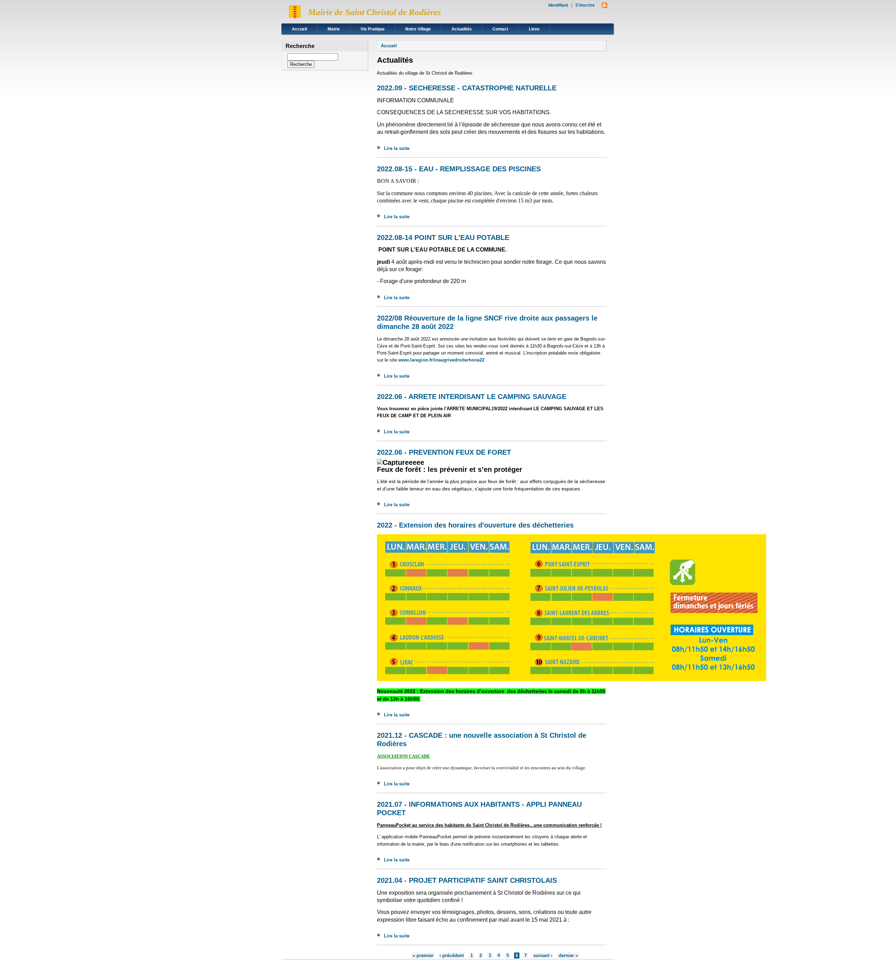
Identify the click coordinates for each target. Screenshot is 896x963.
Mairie (334, 29)
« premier (423, 955)
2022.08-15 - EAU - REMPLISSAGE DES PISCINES (459, 169)
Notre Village (418, 29)
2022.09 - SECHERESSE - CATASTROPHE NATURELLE (466, 88)
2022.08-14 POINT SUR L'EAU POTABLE (443, 237)
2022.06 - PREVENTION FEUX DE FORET (444, 452)
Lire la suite (397, 148)
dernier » (568, 955)
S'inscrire (585, 5)
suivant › (542, 955)
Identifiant (558, 5)
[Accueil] (295, 19)
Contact (500, 29)
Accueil (299, 29)
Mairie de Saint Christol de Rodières (374, 12)
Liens (534, 29)
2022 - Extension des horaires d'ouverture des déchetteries (475, 525)
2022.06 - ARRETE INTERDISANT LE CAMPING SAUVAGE (471, 396)
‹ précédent (452, 955)
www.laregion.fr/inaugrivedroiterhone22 (442, 360)
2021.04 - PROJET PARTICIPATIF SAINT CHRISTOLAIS (467, 880)
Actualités (461, 29)
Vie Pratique (372, 29)
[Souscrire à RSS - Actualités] (604, 6)
